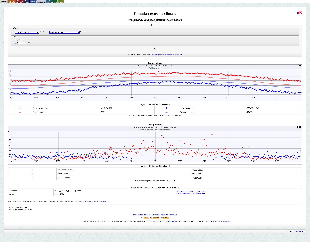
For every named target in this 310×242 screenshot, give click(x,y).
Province (42, 31)
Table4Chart (299, 231)
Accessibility (164, 214)
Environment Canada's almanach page (191, 191)
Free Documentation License (169, 221)
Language (32, 1)
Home (134, 214)
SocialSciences (26, 1)
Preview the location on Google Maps (190, 193)
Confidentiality (155, 214)
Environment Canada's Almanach (95, 201)
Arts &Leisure (48, 1)
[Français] (297, 13)
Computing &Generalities (11, 1)
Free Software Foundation (221, 221)
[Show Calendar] (29, 43)
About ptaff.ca (173, 214)
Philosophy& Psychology (19, 1)
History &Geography (61, 1)
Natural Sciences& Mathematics (40, 1)
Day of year (19, 40)
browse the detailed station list (172, 54)
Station (82, 31)
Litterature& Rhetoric (54, 1)
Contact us (147, 214)
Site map (140, 214)
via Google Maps (154, 54)
